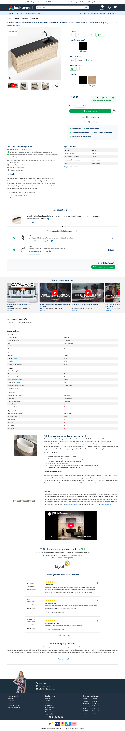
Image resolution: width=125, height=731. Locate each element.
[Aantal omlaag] (76, 105)
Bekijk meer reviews (64, 635)
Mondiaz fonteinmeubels (26, 323)
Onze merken (49, 714)
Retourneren (12, 703)
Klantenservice (111, 13)
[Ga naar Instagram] (55, 717)
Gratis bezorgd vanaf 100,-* (76, 2)
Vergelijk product (113, 23)
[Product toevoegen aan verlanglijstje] (113, 111)
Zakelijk (102, 13)
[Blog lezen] (22, 292)
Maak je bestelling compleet (94, 122)
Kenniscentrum (31, 13)
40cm (72, 35)
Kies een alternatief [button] (34, 254)
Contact (47, 703)
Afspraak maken (93, 13)
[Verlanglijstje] (109, 8)
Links (72, 60)
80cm (85, 35)
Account (102, 9)
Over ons (48, 698)
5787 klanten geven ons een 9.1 (56, 2)
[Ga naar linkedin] (49, 717)
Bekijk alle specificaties (71, 167)
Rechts (90, 60)
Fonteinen (24, 18)
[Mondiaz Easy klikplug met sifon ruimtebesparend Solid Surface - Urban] (23, 238)
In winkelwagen (91, 111)
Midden (80, 60)
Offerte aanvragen (13, 705)
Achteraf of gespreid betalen (34, 2)
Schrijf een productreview (62, 659)
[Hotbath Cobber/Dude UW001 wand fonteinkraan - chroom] (23, 250)
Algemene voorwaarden (47, 728)
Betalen (10, 698)
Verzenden (11, 701)
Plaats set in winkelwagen (104, 267)
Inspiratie (41, 13)
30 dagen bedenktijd (94, 2)
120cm (102, 35)
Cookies (57, 728)
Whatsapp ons (44, 686)
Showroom (83, 13)
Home (9, 18)
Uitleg (72, 153)
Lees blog (10, 310)
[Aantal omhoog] (83, 105)
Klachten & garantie (14, 707)
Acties (22, 13)
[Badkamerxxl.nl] (20, 7)
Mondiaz (11, 323)
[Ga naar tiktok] (46, 717)
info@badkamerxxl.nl (47, 689)
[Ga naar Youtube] (61, 717)
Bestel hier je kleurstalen (90, 117)
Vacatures (48, 709)
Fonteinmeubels (33, 18)
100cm (92, 35)
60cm (79, 35)
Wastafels (16, 18)
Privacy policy (64, 728)
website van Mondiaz (71, 504)
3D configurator (106, 504)
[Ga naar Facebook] (52, 717)
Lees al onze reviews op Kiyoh (61, 558)
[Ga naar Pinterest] (58, 717)
